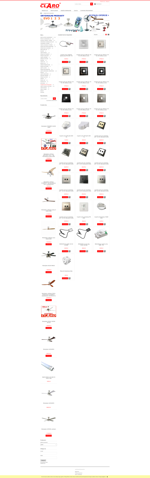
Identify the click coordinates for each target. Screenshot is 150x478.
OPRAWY (42, 78)
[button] (69, 62)
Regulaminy (77, 471)
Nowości (42, 90)
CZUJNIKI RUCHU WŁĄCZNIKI (46, 84)
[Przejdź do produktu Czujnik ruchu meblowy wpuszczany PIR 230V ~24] (66, 45)
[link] (75, 23)
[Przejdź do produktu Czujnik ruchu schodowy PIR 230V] (83, 208)
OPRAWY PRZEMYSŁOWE (45, 64)
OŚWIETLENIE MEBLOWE (45, 69)
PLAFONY (42, 51)
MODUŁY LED (43, 63)
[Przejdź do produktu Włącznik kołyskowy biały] (66, 262)
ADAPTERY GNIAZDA (44, 75)
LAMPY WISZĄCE (43, 52)
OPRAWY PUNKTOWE (44, 55)
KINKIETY (42, 72)
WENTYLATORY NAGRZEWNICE (46, 37)
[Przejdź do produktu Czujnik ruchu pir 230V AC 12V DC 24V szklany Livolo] (83, 45)
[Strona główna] (50, 5)
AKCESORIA (42, 83)
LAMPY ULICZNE (43, 67)
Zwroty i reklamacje (78, 474)
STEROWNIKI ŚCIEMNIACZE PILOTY (47, 41)
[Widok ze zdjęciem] (106, 34)
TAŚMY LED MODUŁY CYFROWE (46, 45)
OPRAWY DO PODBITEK (44, 54)
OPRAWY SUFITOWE (44, 58)
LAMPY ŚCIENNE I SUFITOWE (46, 86)
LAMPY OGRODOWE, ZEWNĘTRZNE (47, 71)
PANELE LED (42, 80)
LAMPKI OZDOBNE (44, 57)
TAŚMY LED (42, 61)
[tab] (73, 31)
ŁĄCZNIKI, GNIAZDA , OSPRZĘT (46, 40)
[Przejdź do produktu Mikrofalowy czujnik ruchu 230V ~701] (101, 235)
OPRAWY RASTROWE (44, 66)
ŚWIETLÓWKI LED (43, 49)
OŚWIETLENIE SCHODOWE (45, 48)
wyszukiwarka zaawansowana (51, 100)
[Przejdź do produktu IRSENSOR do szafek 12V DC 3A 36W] (66, 235)
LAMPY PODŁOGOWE (44, 74)
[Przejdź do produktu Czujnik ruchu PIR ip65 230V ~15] (83, 127)
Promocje (42, 92)
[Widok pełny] (108, 34)
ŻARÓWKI (42, 60)
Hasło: (41, 455)
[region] (75, 23)
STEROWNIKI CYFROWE (44, 43)
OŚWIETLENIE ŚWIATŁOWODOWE (46, 46)
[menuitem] (44, 11)
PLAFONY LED (43, 81)
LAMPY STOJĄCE (43, 89)
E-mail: (41, 451)
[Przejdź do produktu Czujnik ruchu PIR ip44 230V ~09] (66, 127)
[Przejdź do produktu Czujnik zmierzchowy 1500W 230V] (101, 208)
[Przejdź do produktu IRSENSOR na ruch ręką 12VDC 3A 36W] (83, 235)
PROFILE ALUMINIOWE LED (45, 38)
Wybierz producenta (44, 442)
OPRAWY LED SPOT (44, 77)
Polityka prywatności (78, 473)
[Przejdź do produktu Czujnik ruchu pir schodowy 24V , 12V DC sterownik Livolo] (101, 127)
